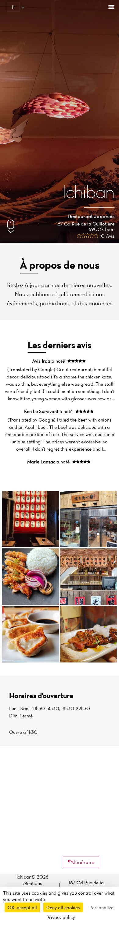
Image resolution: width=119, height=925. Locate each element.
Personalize (101, 907)
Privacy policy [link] (60, 917)
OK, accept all (22, 907)
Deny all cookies (63, 907)
